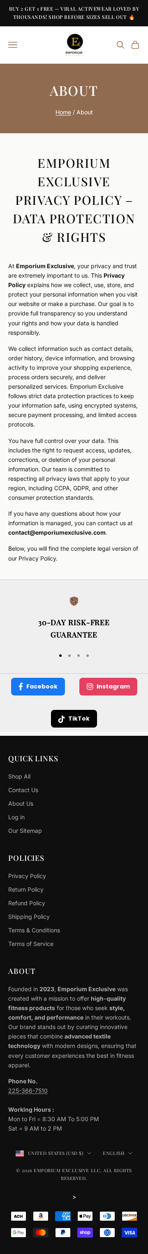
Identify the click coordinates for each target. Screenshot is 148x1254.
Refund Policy (26, 902)
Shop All (19, 776)
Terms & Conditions (34, 930)
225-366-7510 (28, 1090)
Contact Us (23, 789)
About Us (20, 803)
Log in (16, 817)
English (113, 1153)
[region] (74, 618)
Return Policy (26, 889)
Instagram (113, 686)
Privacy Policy (27, 875)
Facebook (42, 686)
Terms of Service (30, 943)
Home (63, 112)
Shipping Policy (29, 916)
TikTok (79, 718)
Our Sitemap (25, 830)
